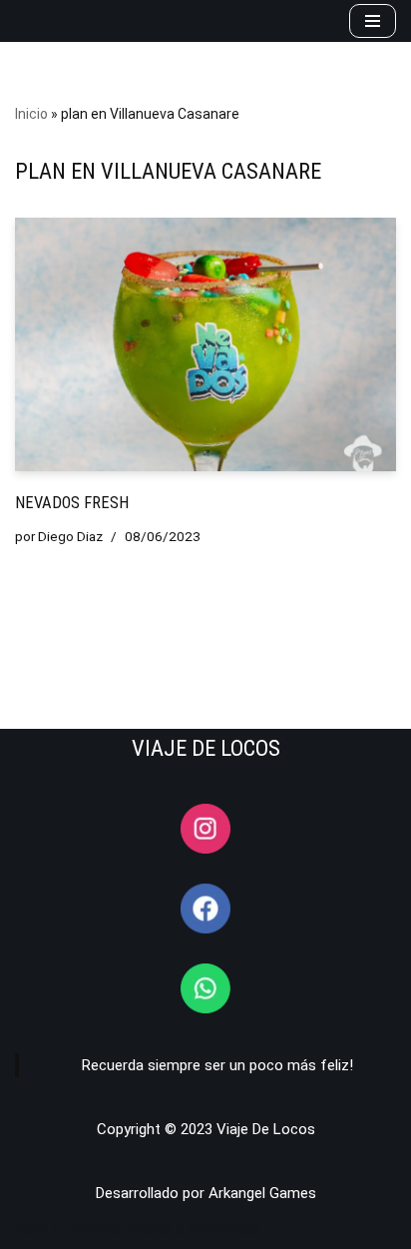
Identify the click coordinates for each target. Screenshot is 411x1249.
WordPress (224, 1229)
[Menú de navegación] (372, 21)
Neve (31, 1229)
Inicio (31, 114)
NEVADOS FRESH (72, 502)
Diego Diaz (70, 536)
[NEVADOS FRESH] (205, 345)
